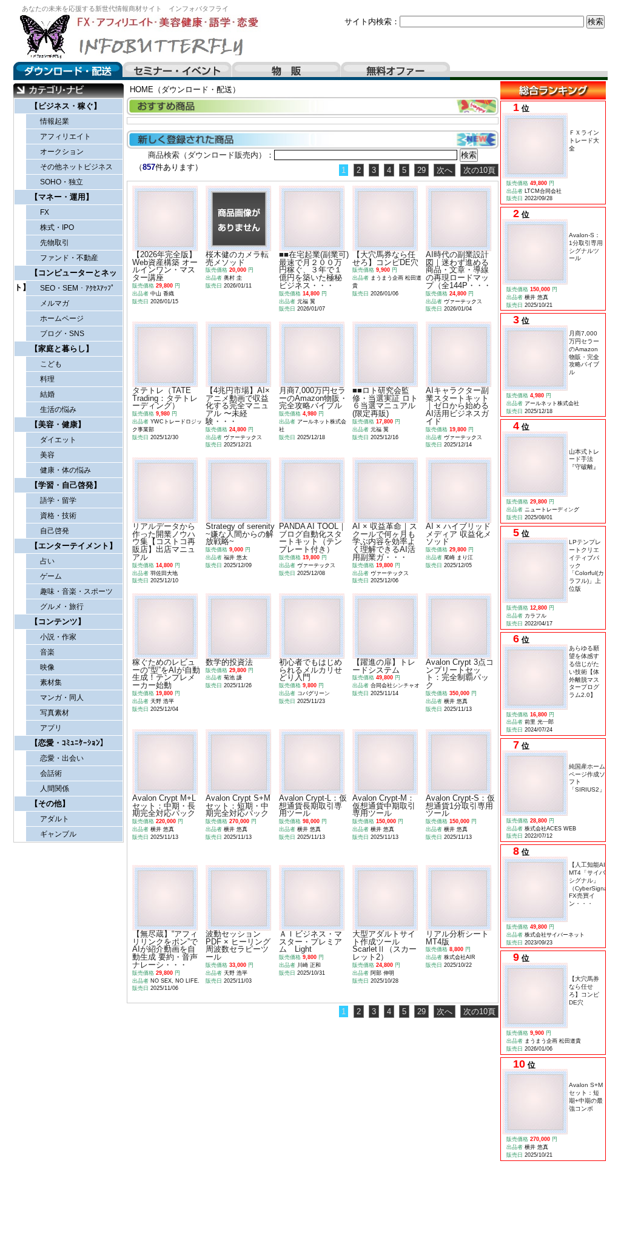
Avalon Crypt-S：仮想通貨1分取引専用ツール (460, 805)
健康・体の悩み (65, 470)
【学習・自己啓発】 (65, 485)
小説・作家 (58, 637)
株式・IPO (57, 227)
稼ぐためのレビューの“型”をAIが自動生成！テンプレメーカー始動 (166, 674)
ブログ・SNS (62, 333)
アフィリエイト (65, 136)
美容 (47, 455)
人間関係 (54, 788)
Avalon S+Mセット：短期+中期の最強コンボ (586, 1096)
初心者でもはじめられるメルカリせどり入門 (310, 670)
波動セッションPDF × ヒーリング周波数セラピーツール (238, 945)
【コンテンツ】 (58, 621)
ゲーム (51, 576)
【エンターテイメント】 (73, 545)
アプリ (51, 728)
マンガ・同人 (62, 697)
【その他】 (50, 803)
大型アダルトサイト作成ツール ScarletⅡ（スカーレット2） (384, 945)
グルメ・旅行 (62, 606)
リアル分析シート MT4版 (457, 937)
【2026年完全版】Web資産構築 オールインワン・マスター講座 (165, 266)
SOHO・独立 (61, 182)
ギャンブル (58, 834)
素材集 (51, 682)
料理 (47, 379)
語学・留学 (58, 500)
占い (47, 561)
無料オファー (395, 71)
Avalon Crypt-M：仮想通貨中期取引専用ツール (383, 805)
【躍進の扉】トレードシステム (383, 666)
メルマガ (54, 303)
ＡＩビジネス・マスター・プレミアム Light (310, 941)
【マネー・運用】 (61, 196)
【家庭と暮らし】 (61, 348)
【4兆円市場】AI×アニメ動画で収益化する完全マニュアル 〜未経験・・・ (238, 406)
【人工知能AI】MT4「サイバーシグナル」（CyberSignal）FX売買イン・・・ (592, 884)
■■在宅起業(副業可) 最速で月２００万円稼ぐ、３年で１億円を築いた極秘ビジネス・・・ (318, 270)
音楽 (47, 652)
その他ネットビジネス (76, 166)
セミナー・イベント (177, 71)
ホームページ (62, 318)
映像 (47, 667)
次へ (444, 170)
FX (44, 212)
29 (421, 170)
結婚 (47, 394)
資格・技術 (58, 515)
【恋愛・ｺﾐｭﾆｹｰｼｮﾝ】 (69, 742)
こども (51, 364)
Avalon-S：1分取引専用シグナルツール (586, 246)
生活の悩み (58, 409)
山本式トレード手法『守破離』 (584, 459)
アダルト (54, 819)
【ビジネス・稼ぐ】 (65, 105)
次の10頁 (479, 170)
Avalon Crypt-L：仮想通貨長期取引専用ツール (313, 805)
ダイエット (58, 439)
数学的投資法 (229, 662)
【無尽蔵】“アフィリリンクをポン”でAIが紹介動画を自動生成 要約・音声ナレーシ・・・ (165, 949)
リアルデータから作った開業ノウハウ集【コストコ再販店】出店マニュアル (163, 542)
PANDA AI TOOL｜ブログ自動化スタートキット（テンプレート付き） (312, 538)
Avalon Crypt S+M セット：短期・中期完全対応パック (238, 805)
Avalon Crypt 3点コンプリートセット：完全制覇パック (460, 674)
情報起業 (54, 121)
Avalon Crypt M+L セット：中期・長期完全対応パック (164, 805)
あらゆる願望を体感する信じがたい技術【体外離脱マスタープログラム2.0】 (584, 671)
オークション (62, 151)
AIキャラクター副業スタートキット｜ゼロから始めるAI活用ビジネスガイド (457, 406)
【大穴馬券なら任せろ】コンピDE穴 (584, 990)
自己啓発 (54, 530)
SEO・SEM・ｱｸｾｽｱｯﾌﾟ (77, 288)
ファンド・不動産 (69, 257)
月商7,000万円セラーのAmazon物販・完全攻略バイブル (584, 352)
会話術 (51, 773)
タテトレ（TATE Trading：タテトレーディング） (165, 398)
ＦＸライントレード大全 (584, 140)
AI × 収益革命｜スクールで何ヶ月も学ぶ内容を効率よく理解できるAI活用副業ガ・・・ (384, 542)
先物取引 (54, 242)
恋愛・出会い (62, 758)
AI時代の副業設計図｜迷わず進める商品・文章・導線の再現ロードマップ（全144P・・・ (458, 270)
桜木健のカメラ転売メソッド (237, 258)
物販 (286, 71)
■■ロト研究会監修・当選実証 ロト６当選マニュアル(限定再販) (385, 402)
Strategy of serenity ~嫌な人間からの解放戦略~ (240, 534)
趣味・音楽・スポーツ (76, 591)
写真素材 (54, 712)
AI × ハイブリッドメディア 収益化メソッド (458, 534)
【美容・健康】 (58, 424)
